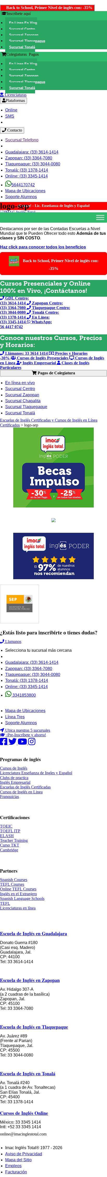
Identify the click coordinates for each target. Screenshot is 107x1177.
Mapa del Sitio (18, 1160)
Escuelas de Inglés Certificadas (25, 787)
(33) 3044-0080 (32, 164)
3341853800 (23, 695)
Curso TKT (9, 845)
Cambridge (9, 850)
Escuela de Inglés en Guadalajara (33, 933)
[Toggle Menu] (100, 217)
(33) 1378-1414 (26, 170)
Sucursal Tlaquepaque (26, 407)
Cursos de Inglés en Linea (21, 792)
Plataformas (15, 100)
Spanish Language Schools (22, 898)
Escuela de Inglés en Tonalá (27, 1073)
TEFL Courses (12, 884)
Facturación (16, 1172)
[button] (21, 22)
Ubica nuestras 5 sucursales (27, 730)
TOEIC (6, 826)
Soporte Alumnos (21, 197)
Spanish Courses (13, 879)
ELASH (7, 836)
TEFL (5, 903)
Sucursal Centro (20, 388)
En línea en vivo (20, 383)
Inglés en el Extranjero (18, 894)
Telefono (21, 140)
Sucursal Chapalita (23, 401)
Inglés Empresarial (15, 782)
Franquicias (9, 796)
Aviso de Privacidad (23, 1154)
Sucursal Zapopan (22, 395)
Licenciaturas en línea (18, 908)
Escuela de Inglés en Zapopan (30, 980)
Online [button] (11, 110)
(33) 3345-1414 (26, 176)
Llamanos (12, 641)
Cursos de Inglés (13, 768)
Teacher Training (14, 840)
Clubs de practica (14, 778)
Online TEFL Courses (18, 889)
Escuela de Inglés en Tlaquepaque (34, 1026)
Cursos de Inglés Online (24, 1113)
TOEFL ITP (10, 831)
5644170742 (23, 185)
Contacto (14, 130)
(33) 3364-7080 (28, 158)
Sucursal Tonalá (20, 413)
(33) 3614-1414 (31, 152)
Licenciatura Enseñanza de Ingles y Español (36, 773)
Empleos (13, 1166)
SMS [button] (9, 116)
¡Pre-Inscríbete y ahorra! (25, 735)
